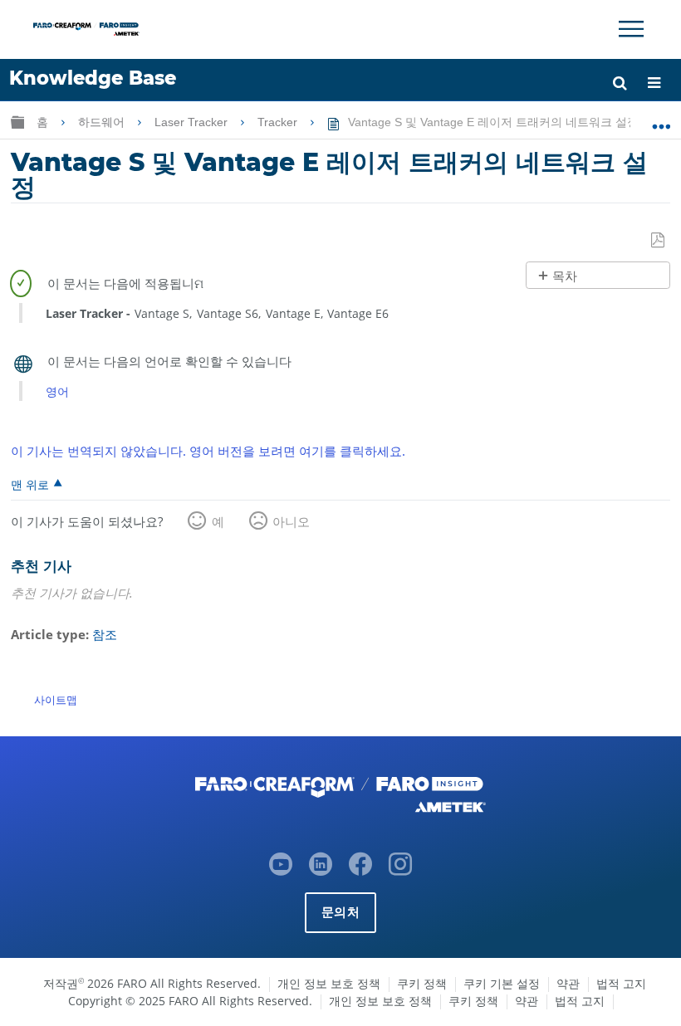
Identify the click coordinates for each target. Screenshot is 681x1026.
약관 (568, 983)
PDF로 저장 (658, 241)
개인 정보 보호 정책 (328, 983)
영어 (57, 391)
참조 (104, 634)
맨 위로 (30, 483)
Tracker (279, 122)
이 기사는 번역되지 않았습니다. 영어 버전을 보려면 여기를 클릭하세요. (208, 450)
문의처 (340, 912)
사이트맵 (55, 699)
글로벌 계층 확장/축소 (17, 122)
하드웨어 (103, 122)
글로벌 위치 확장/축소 (661, 118)
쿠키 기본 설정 (501, 983)
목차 (564, 276)
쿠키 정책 (422, 983)
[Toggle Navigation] (631, 29)
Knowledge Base (92, 78)
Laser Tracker (192, 122)
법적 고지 (621, 983)
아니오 (291, 521)
